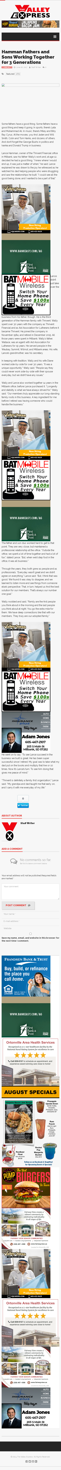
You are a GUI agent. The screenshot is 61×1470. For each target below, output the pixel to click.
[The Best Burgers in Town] (26, 1187)
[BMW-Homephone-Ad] (26, 294)
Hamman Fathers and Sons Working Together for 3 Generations (28, 57)
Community (7, 67)
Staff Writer (36, 67)
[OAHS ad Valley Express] (30, 1061)
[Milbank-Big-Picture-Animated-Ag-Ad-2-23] (26, 254)
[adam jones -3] (26, 732)
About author (12, 816)
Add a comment (12, 849)
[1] (26, 209)
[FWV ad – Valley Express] (26, 1228)
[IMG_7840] (30, 1126)
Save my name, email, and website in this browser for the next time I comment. (30, 939)
